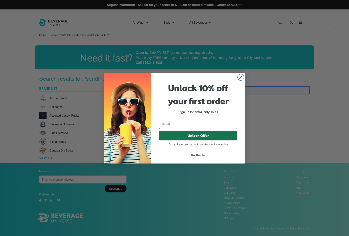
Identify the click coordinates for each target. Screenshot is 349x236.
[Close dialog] (241, 77)
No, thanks (198, 155)
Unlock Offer (198, 135)
